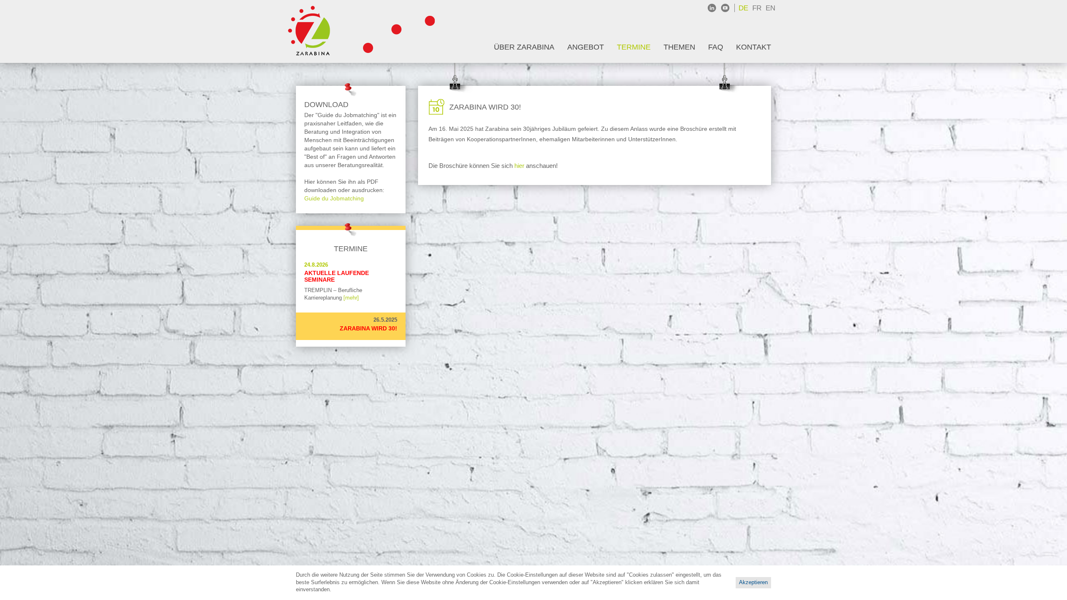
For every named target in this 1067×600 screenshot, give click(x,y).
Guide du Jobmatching (334, 198)
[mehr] (351, 298)
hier (519, 165)
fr (756, 8)
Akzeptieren (753, 582)
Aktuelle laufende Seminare (336, 276)
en (770, 8)
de (743, 8)
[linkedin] (712, 8)
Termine (351, 249)
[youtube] (725, 8)
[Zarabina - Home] (313, 31)
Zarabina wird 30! (368, 328)
